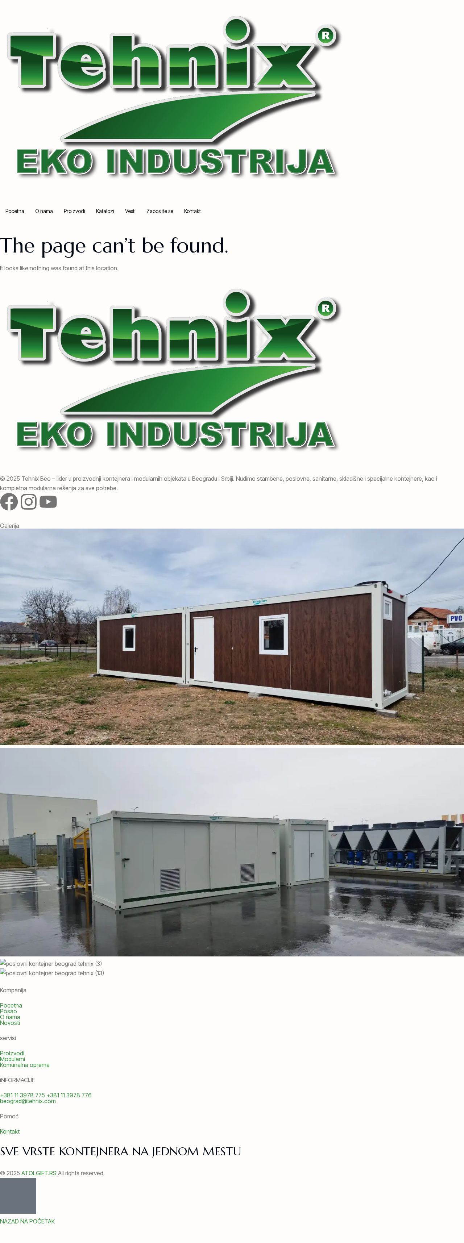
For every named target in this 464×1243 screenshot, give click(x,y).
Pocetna (14, 211)
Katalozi (105, 211)
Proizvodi (74, 211)
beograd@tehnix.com (28, 1101)
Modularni (12, 1059)
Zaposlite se (159, 211)
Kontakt (192, 211)
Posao (8, 1011)
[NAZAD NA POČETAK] (18, 1196)
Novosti (10, 1022)
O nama (44, 211)
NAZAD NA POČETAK (27, 1221)
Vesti (130, 211)
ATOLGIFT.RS (39, 1173)
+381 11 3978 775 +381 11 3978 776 (46, 1095)
